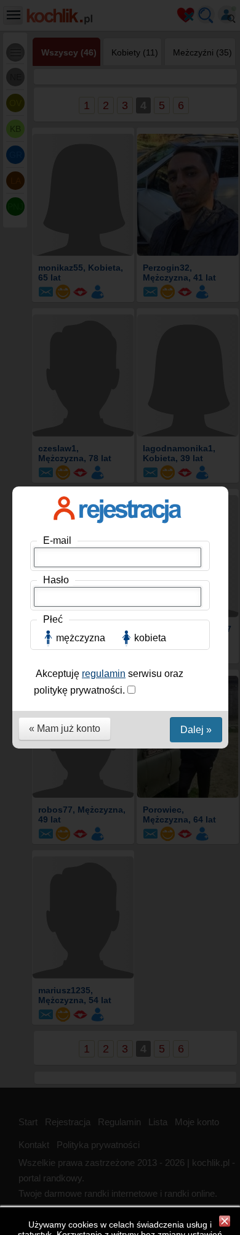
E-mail (57, 540)
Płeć (53, 619)
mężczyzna (80, 638)
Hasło (56, 580)
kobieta (150, 638)
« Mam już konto (64, 728)
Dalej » (196, 729)
